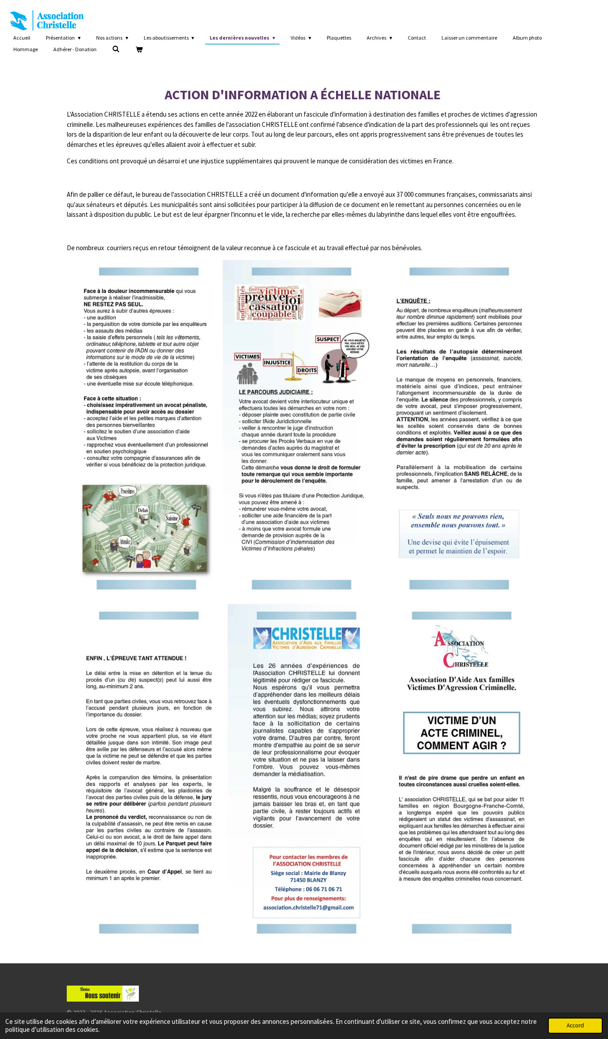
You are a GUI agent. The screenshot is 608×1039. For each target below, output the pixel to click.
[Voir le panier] (139, 49)
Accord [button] (575, 1025)
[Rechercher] (116, 49)
